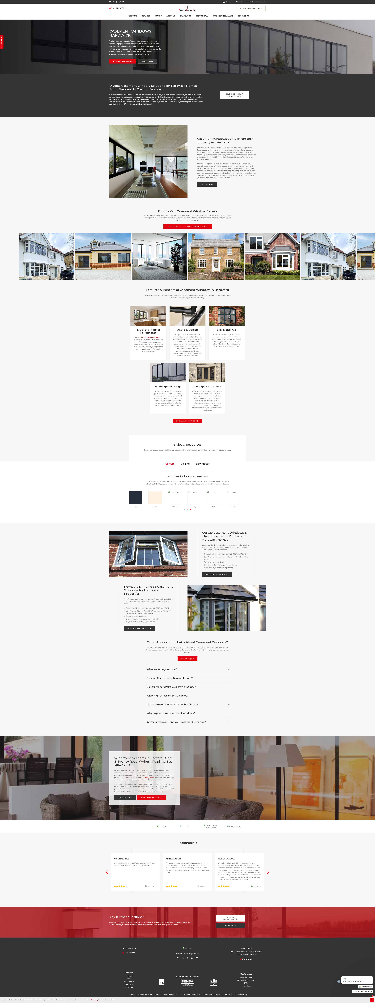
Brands (158, 16)
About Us (171, 16)
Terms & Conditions (170, 994)
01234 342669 (247, 959)
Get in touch (147, 61)
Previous (3, 256)
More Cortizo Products (217, 574)
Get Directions (130, 953)
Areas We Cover (246, 977)
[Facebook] (116, 2)
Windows (129, 976)
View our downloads (122, 61)
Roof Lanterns (129, 982)
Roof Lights (129, 984)
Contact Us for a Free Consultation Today (186, 227)
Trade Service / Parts (223, 16)
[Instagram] (120, 2)
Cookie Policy (228, 994)
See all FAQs (186, 659)
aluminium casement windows (149, 337)
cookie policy (93, 1000)
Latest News (246, 986)
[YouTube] (123, 2)
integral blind (150, 777)
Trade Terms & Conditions (190, 994)
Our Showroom (125, 798)
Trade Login (186, 16)
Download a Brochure (235, 2)
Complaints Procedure (212, 994)
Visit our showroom (258, 2)
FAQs (246, 983)
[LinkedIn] (110, 2)
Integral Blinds (129, 987)
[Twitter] (113, 2)
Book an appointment (250, 8)
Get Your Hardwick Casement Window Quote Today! (234, 95)
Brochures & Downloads (246, 980)
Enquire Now (207, 184)
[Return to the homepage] (187, 8)
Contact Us (243, 16)
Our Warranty (242, 994)
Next (372, 256)
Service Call (202, 16)
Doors (129, 979)
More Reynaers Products (139, 628)
